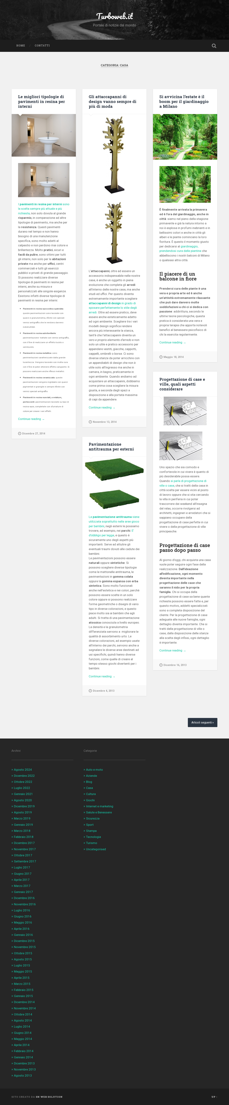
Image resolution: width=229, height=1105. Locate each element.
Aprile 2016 (22, 929)
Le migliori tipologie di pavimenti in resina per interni (41, 101)
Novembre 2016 (25, 904)
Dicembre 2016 (24, 898)
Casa (89, 788)
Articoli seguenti (201, 722)
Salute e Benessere (99, 812)
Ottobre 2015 (23, 953)
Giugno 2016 (22, 916)
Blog (89, 782)
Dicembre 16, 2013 (175, 665)
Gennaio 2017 (23, 892)
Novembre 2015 (25, 947)
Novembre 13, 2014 (104, 422)
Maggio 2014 (23, 1039)
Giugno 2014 (22, 1033)
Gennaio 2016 (23, 935)
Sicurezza (92, 818)
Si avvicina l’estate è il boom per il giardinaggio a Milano (184, 101)
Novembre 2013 (25, 1069)
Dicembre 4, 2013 (103, 690)
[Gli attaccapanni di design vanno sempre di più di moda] (114, 154)
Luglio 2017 (22, 867)
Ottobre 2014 (23, 1014)
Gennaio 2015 (23, 996)
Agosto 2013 (23, 1075)
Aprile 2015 (22, 978)
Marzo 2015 (22, 984)
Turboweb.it (114, 16)
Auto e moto (94, 769)
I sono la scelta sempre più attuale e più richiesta (43, 208)
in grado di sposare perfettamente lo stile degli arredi (113, 307)
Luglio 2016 (22, 910)
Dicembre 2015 (24, 941)
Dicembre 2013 (24, 1063)
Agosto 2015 (23, 959)
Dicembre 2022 (24, 775)
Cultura (91, 794)
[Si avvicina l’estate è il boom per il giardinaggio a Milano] (185, 137)
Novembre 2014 (25, 1008)
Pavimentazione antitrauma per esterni (111, 446)
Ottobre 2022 (23, 782)
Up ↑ (214, 1096)
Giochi (90, 800)
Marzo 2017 (22, 886)
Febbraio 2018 (23, 837)
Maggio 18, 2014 (174, 357)
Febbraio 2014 (23, 1051)
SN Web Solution (49, 1096)
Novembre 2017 (25, 849)
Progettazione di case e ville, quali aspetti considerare (182, 384)
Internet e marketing (99, 806)
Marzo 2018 (22, 831)
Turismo (91, 843)
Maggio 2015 (23, 971)
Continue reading (36, 419)
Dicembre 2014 (24, 1002)
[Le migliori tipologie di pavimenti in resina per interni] (44, 135)
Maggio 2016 (23, 922)
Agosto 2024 (23, 769)
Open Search (214, 46)
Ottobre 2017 (23, 855)
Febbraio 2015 (23, 990)
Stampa (91, 831)
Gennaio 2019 (23, 824)
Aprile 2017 (22, 880)
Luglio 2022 (22, 788)
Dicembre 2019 (24, 806)
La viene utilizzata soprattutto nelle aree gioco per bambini (114, 521)
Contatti (42, 45)
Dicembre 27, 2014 (33, 433)
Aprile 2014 (22, 1045)
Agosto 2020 (23, 800)
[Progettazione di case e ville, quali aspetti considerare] (185, 411)
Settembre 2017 (25, 861)
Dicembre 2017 (24, 843)
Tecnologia (93, 837)
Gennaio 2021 (23, 794)
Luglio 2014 (22, 1026)
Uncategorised (96, 849)
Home (20, 45)
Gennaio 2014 (23, 1057)
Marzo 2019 (22, 818)
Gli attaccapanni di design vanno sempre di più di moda (112, 101)
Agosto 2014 (23, 1020)
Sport (90, 824)
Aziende (91, 775)
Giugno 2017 (22, 873)
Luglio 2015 (22, 965)
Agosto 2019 (23, 812)
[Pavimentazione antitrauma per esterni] (114, 469)
